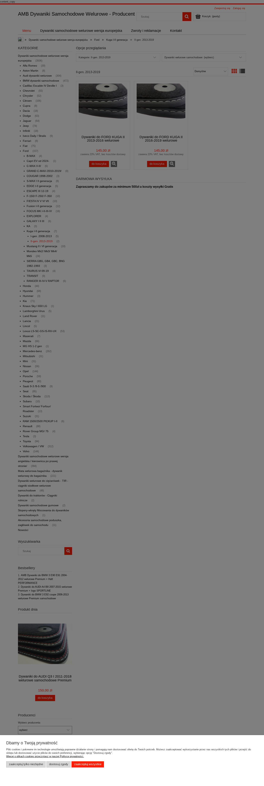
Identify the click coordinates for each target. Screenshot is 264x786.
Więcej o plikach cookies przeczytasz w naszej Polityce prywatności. (45, 756)
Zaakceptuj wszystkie (87, 764)
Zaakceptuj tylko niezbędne (26, 764)
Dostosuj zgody (58, 764)
